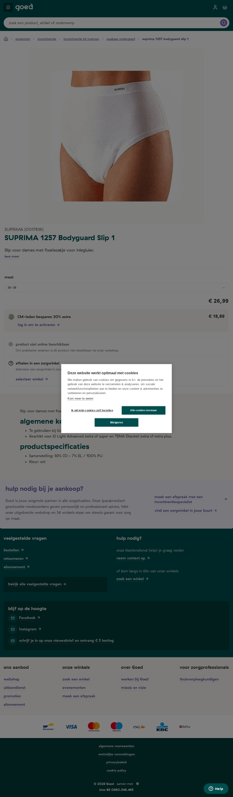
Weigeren (116, 422)
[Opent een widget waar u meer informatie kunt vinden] (215, 789)
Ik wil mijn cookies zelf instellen (91, 410)
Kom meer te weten (80, 398)
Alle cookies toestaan (143, 410)
